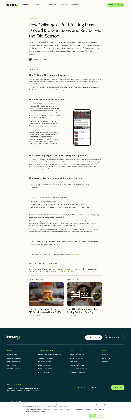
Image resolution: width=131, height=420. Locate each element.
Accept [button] (92, 415)
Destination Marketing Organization (49, 354)
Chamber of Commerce (45, 358)
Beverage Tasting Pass (77, 365)
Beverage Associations (45, 369)
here (77, 254)
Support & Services (13, 369)
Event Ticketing (11, 365)
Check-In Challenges (76, 358)
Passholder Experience (14, 358)
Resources (105, 361)
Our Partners (106, 358)
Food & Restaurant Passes (78, 369)
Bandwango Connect (13, 361)
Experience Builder (12, 354)
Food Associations (44, 365)
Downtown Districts (44, 361)
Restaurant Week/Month (78, 372)
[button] (27, 5)
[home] (13, 4)
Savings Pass (74, 361)
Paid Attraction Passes (77, 354)
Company (74, 5)
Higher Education (43, 372)
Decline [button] (100, 415)
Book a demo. (67, 271)
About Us (105, 354)
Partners (64, 5)
